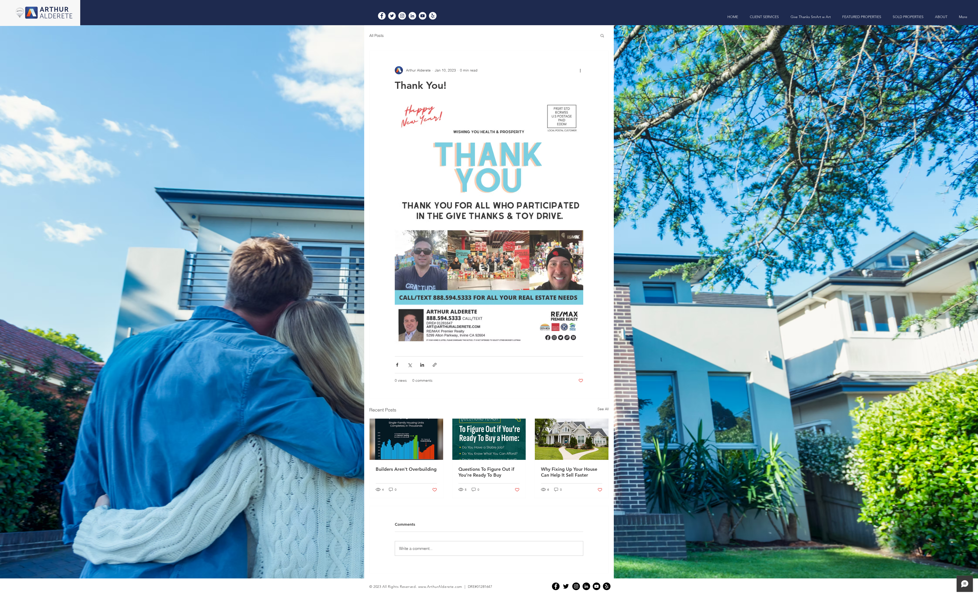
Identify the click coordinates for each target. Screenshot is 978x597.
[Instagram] (402, 16)
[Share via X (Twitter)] (409, 364)
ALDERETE (56, 16)
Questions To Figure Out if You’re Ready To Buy (486, 472)
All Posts (376, 35)
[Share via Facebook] (397, 364)
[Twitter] (392, 16)
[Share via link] (434, 364)
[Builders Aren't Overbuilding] (406, 439)
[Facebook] (382, 16)
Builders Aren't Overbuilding (406, 469)
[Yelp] (433, 16)
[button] (602, 35)
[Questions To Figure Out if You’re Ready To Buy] (489, 439)
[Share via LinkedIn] (422, 364)
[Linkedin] (586, 586)
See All (603, 409)
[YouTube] (422, 16)
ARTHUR (54, 10)
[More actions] (580, 70)
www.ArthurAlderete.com (440, 586)
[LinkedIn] (412, 16)
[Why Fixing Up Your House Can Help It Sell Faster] (571, 439)
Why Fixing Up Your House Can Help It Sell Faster (569, 472)
